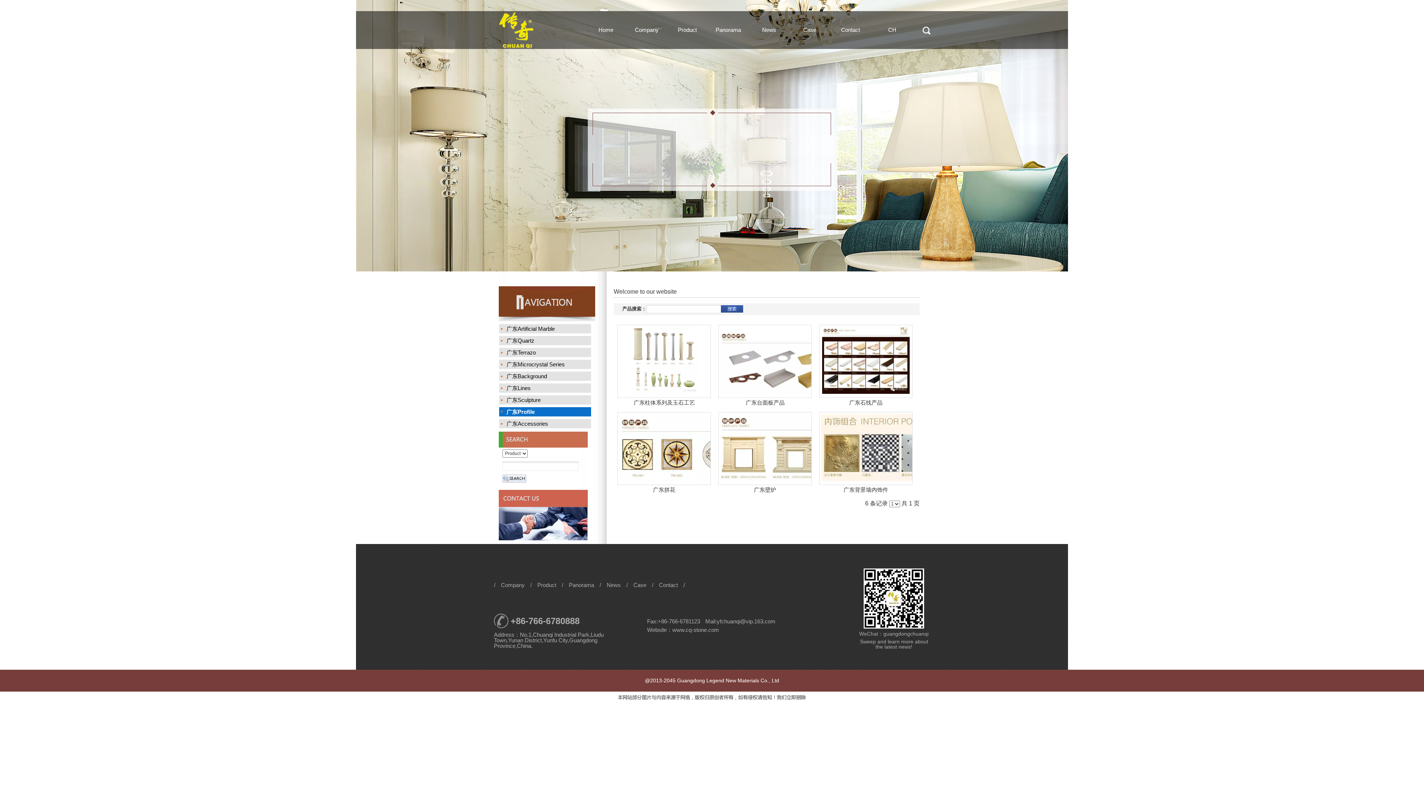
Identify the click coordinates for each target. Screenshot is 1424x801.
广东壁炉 (765, 490)
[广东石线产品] (866, 361)
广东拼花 (664, 490)
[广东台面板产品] (765, 361)
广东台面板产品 (765, 402)
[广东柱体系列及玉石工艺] (664, 361)
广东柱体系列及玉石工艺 (664, 402)
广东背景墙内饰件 (866, 490)
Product (687, 30)
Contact (850, 30)
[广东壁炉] (765, 448)
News (769, 30)
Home (606, 30)
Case (809, 30)
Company (647, 30)
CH (892, 30)
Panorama (728, 30)
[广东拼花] (664, 448)
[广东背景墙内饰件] (866, 448)
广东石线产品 (866, 402)
